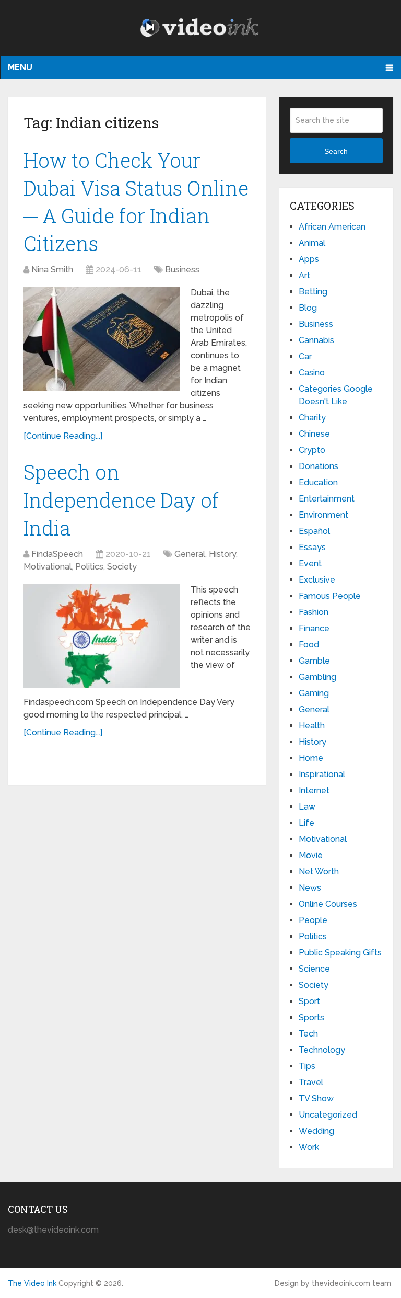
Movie (311, 855)
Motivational (47, 567)
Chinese (314, 434)
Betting (313, 292)
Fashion (313, 612)
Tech (308, 1034)
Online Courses (328, 904)
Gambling (317, 677)
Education (318, 482)
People (313, 920)
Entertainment (327, 499)
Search (336, 151)
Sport (309, 1001)
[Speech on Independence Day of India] (101, 636)
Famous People (330, 596)
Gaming (314, 693)
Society (122, 567)
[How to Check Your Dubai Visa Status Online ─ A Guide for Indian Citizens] (101, 339)
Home (311, 758)
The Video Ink (32, 1283)
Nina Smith (52, 270)
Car (305, 356)
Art (304, 275)
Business (182, 270)
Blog (308, 308)
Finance (314, 628)
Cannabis (316, 340)
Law (307, 807)
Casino (312, 373)
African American (332, 227)
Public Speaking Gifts (340, 953)
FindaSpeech (57, 554)
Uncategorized (328, 1115)
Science (314, 969)
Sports (311, 1017)
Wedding (316, 1131)
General (189, 554)
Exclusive (317, 580)
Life (306, 823)
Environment (323, 515)
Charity (312, 418)
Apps (309, 259)
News (310, 888)
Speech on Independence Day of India (121, 499)
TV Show (316, 1098)
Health (312, 726)
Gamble (314, 661)
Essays (312, 547)
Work (309, 1147)
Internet (314, 790)
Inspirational (322, 774)
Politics (89, 567)
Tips (307, 1066)
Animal (312, 243)
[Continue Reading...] (62, 436)
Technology (322, 1050)
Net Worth (319, 871)
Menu (20, 67)
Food (309, 645)
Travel (311, 1082)
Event (310, 563)
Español (314, 531)
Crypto (312, 450)
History (222, 554)
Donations (318, 466)
